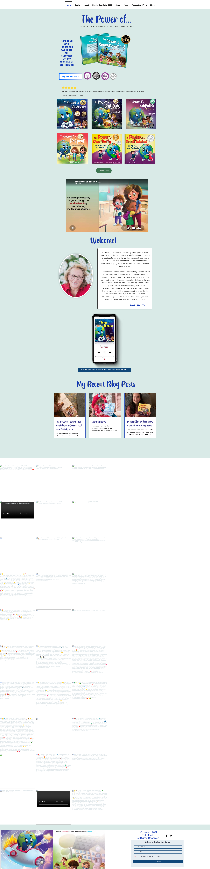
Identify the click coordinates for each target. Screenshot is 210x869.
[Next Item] (203, 645)
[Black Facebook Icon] (166, 835)
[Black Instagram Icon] (170, 835)
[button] (77, 4)
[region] (140, 150)
